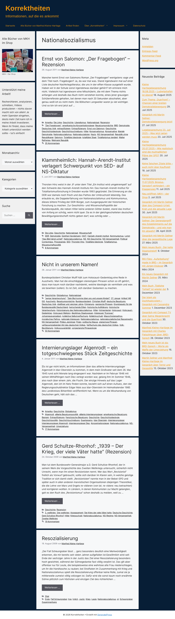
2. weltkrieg (50, 512)
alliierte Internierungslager (90, 414)
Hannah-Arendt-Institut (98, 236)
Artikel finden (72, 25)
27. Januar (115, 298)
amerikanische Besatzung (115, 414)
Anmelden (147, 46)
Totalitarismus (110, 242)
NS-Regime (108, 515)
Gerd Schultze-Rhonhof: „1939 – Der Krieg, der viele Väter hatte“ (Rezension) (87, 448)
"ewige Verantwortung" (55, 298)
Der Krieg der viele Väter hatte (98, 512)
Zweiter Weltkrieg (50, 518)
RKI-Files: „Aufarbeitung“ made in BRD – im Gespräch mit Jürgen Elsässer (157, 262)
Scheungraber (126, 599)
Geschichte (68, 122)
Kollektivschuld (96, 316)
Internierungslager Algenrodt (55, 423)
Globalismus (62, 295)
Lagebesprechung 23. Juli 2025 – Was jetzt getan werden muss (156, 133)
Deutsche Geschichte (122, 512)
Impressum (118, 25)
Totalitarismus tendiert (107, 137)
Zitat (47, 596)
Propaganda (59, 242)
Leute (94, 599)
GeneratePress (104, 614)
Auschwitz (51, 301)
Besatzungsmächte (104, 125)
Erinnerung (89, 304)
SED (68, 242)
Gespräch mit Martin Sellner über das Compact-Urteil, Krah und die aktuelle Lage (157, 205)
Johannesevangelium (51, 316)
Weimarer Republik (60, 140)
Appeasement (76, 512)
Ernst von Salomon (95, 128)
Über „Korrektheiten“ (94, 25)
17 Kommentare (52, 429)
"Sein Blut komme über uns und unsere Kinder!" (88, 298)
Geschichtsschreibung (72, 131)
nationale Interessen (70, 319)
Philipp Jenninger (67, 322)
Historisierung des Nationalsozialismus (74, 310)
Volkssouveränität (62, 328)
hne (70, 599)
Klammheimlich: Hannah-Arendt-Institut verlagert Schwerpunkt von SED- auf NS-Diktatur (86, 165)
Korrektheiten (27, 8)
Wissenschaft (85, 233)
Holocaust (116, 310)
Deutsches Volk (49, 128)
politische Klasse (90, 322)
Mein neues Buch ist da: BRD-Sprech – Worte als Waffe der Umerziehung (155, 346)
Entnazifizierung (79, 128)
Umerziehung (62, 426)
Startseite (10, 25)
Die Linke (58, 122)
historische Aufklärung (97, 307)
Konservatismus (96, 131)
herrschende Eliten (77, 307)
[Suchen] (29, 215)
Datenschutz (139, 25)
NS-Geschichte (94, 239)
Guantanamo (87, 420)
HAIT (84, 236)
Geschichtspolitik (50, 420)
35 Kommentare (52, 143)
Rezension (105, 122)
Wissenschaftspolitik (51, 245)
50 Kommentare (52, 331)
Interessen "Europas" (103, 313)
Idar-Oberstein (100, 420)
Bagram (45, 417)
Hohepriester (105, 310)
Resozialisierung (60, 538)
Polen (78, 322)
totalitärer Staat (89, 137)
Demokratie (124, 125)
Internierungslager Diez (79, 423)
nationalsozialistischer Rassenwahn (116, 319)
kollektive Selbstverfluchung (75, 316)
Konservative (111, 131)
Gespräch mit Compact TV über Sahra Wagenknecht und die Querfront (156, 316)
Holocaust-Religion (62, 313)
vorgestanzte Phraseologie (84, 328)
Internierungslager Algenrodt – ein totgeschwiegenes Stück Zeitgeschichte (87, 350)
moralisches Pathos (51, 319)
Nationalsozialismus (62, 134)
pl (118, 599)
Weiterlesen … (52, 113)
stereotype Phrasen (108, 322)
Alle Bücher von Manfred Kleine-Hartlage (40, 25)
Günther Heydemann (71, 236)
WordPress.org (150, 60)
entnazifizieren (63, 128)
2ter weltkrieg (63, 512)
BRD (116, 125)
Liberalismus (80, 122)
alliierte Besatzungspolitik (66, 414)
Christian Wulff (99, 301)
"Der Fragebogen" (53, 125)
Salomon (59, 137)
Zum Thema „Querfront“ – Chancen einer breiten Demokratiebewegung (156, 103)
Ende (47, 599)
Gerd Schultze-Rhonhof (53, 515)
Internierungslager (116, 420)
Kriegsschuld (76, 515)
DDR (47, 236)
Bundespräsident (83, 301)
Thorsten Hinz (77, 242)
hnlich (75, 599)
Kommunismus (117, 236)
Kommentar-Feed (151, 55)
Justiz (82, 599)
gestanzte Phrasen (104, 304)
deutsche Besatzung (116, 301)
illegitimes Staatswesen (82, 313)
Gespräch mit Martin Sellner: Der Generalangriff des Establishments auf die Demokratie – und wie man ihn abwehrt (157, 224)
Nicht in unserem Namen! (70, 264)
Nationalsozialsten (81, 134)
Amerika (48, 122)
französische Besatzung (77, 417)
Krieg (88, 599)
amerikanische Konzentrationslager (78, 125)
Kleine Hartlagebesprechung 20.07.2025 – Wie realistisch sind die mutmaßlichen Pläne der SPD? (157, 148)
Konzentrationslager (100, 423)
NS (84, 239)
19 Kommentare (52, 521)
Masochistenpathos (113, 316)
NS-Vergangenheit (105, 134)
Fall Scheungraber (59, 599)
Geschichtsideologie (51, 131)
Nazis (93, 134)
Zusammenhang (49, 602)
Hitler (86, 131)
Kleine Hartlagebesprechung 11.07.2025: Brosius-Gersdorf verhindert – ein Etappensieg (156, 182)
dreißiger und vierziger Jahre (70, 304)
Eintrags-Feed (150, 51)
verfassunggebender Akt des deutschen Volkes (63, 325)
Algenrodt (49, 414)
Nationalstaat (93, 122)
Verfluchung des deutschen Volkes (102, 325)
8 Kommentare (51, 248)
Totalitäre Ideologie (72, 137)
